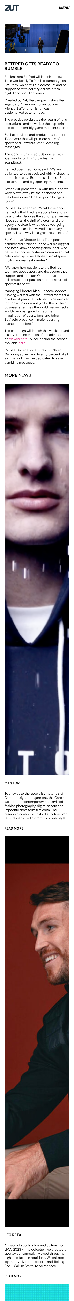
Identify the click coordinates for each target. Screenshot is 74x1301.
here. (22, 343)
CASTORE (13, 783)
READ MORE (14, 828)
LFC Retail (14, 1234)
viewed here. (19, 339)
